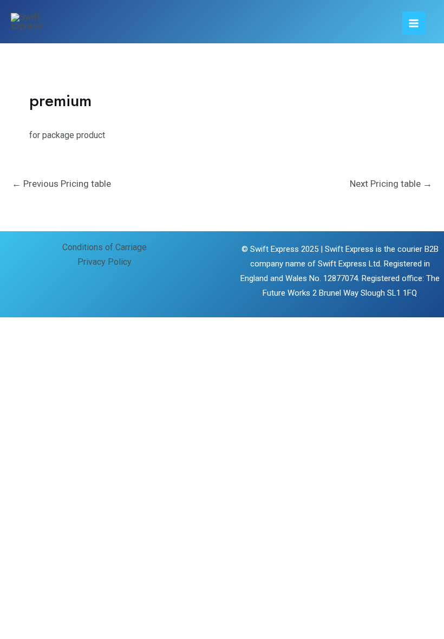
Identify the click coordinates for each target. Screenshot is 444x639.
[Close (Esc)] (127, 327)
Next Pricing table (391, 183)
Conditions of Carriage (104, 247)
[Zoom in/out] (17, 327)
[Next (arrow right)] (54, 346)
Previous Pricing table (61, 183)
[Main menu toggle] (413, 22)
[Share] (91, 327)
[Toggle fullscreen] (54, 327)
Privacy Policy (104, 262)
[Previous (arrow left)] (17, 346)
